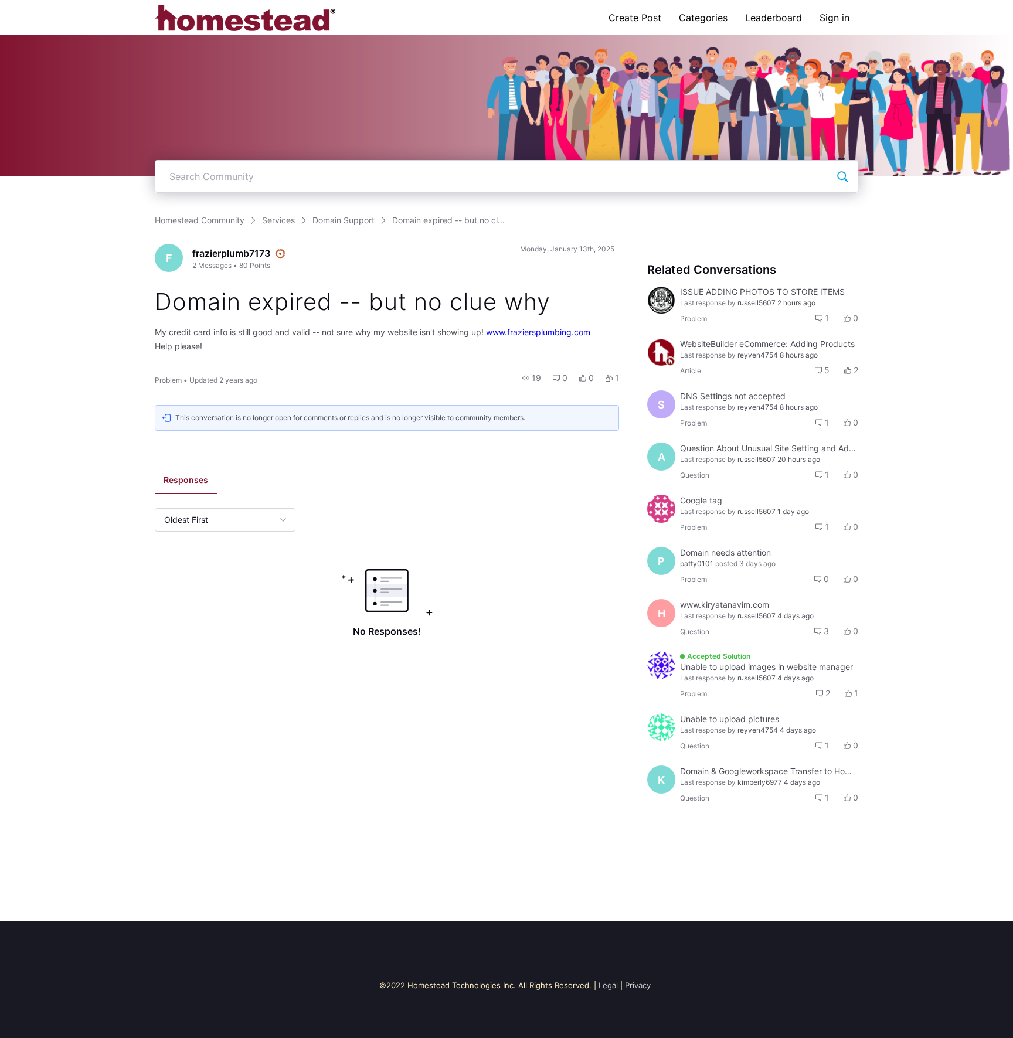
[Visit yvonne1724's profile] (661, 665)
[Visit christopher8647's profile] (661, 727)
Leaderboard (773, 17)
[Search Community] (842, 176)
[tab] (186, 481)
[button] (531, 378)
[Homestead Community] (245, 17)
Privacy (638, 985)
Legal (608, 985)
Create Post (635, 17)
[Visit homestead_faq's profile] (661, 352)
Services (278, 220)
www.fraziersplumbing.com (538, 332)
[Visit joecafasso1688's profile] (661, 509)
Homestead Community (199, 220)
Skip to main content (49, 8)
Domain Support (343, 220)
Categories (703, 17)
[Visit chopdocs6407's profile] (661, 300)
